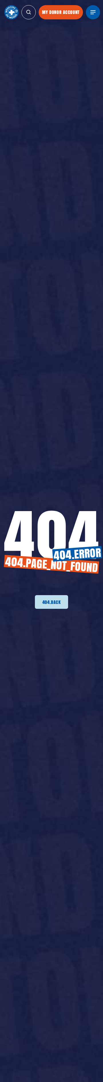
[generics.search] (28, 12)
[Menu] (93, 12)
